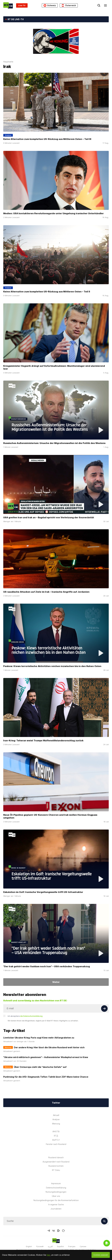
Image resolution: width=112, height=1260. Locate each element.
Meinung (56, 1123)
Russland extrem (56, 1166)
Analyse (56, 1119)
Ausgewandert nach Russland (56, 1162)
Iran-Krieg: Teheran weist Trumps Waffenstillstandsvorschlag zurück (43, 740)
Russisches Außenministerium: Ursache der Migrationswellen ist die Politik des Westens (54, 443)
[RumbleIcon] (58, 1230)
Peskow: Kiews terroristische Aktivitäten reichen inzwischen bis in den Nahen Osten (52, 666)
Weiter (56, 982)
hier (48, 1255)
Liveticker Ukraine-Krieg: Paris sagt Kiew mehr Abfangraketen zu (38, 1037)
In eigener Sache (56, 1204)
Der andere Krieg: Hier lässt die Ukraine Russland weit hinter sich (49, 1047)
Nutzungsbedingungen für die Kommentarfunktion (56, 1200)
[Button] (104, 1008)
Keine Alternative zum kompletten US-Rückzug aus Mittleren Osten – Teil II (46, 291)
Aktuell (56, 1115)
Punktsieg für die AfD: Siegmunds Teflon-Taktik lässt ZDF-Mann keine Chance (45, 1076)
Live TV (21, 5)
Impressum (56, 1183)
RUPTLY (56, 1140)
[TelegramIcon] (48, 1230)
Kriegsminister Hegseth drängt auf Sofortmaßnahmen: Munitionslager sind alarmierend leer (54, 367)
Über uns (56, 1196)
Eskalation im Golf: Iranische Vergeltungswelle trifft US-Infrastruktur (43, 892)
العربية (50, 1246)
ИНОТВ (56, 1131)
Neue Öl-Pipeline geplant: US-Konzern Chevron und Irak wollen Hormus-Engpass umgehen (50, 816)
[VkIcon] (53, 1230)
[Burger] (105, 5)
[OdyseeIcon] (63, 1230)
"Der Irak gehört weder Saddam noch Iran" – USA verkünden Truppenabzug (46, 966)
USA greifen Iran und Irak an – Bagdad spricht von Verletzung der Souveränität (48, 517)
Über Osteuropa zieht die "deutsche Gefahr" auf (40, 1067)
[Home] (8, 5)
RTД (56, 1136)
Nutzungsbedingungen (56, 1192)
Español (60, 1246)
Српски (83, 1246)
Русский (39, 1246)
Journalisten (56, 1209)
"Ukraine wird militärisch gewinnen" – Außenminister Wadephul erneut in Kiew (45, 1057)
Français (71, 1246)
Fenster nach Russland (56, 1144)
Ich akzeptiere (25, 1016)
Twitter (56, 1102)
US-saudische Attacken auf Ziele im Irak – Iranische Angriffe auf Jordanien (46, 591)
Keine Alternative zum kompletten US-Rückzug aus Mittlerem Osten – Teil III (47, 139)
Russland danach (56, 1157)
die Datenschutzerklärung (31, 1016)
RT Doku (56, 1170)
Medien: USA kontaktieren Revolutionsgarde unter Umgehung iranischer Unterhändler (53, 213)
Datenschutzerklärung (56, 1187)
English (29, 1246)
